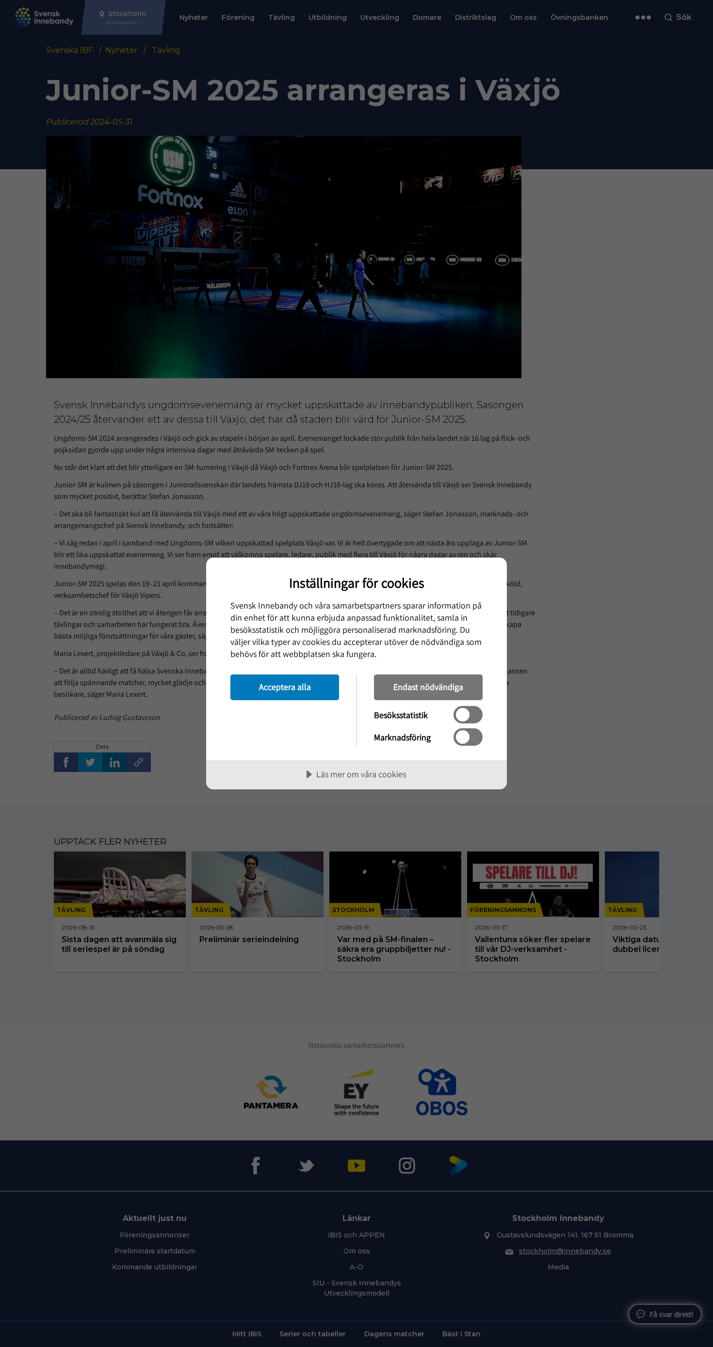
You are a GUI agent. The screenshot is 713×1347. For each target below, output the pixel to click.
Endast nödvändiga (428, 686)
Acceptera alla (285, 686)
